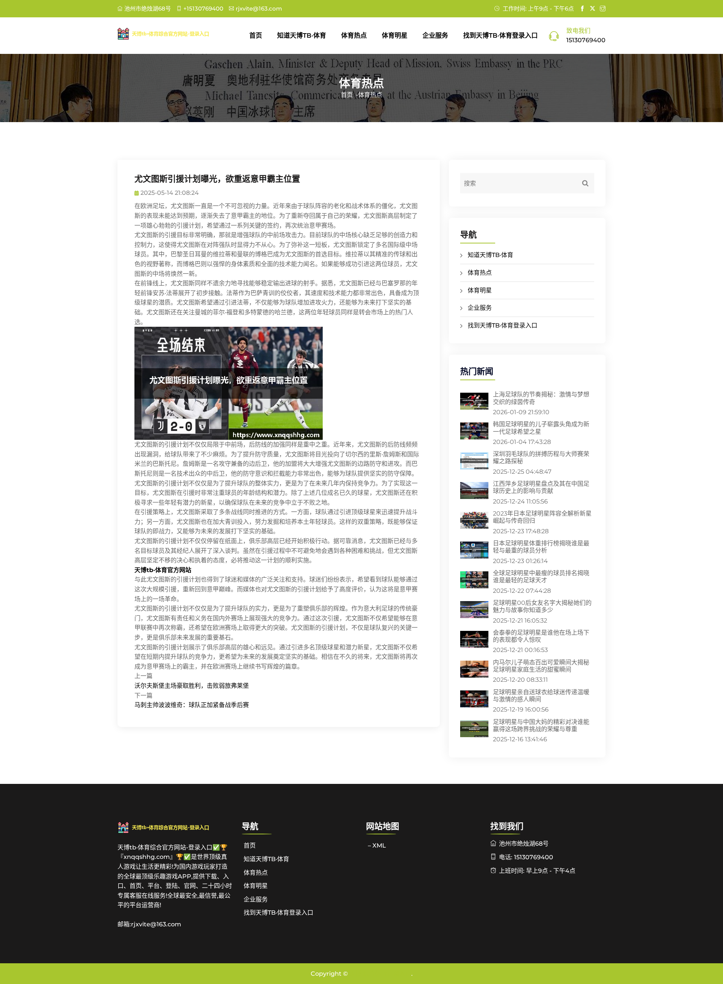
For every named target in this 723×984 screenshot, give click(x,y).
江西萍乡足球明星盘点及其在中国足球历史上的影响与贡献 (541, 487)
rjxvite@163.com (259, 8)
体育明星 (394, 35)
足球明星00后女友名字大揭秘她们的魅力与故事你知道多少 (542, 606)
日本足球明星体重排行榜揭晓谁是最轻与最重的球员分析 (541, 547)
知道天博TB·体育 (301, 35)
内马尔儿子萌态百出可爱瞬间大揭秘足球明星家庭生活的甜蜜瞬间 (541, 666)
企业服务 (435, 35)
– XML (377, 845)
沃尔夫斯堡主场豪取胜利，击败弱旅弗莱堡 (191, 685)
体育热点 (354, 35)
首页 (255, 35)
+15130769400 (203, 8)
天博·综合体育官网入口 (380, 973)
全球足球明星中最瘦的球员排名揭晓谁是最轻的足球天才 (541, 576)
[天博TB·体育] (175, 34)
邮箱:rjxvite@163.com (149, 924)
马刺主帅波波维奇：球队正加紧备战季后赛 (191, 705)
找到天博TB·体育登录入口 (500, 35)
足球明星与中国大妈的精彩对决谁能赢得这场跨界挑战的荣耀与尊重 (541, 725)
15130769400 (586, 40)
